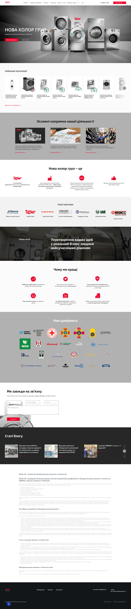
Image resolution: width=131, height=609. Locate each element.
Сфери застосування (35, 2)
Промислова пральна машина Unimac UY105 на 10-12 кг (106, 96)
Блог (64, 2)
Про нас (60, 2)
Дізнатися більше (20, 152)
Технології (53, 2)
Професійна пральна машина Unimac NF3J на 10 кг (27, 96)
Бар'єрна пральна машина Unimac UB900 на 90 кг (74, 96)
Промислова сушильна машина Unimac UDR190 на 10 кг (122, 96)
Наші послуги (25, 40)
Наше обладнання (12, 40)
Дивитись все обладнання (12, 105)
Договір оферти (107, 601)
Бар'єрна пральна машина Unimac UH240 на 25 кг (59, 96)
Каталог (26, 2)
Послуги (46, 2)
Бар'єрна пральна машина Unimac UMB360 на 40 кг (89, 96)
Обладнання (40, 590)
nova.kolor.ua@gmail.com (99, 589)
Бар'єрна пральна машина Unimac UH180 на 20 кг (43, 96)
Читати (21, 456)
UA (82, 2)
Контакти (69, 2)
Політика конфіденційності (119, 601)
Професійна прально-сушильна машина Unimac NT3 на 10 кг (11, 96)
